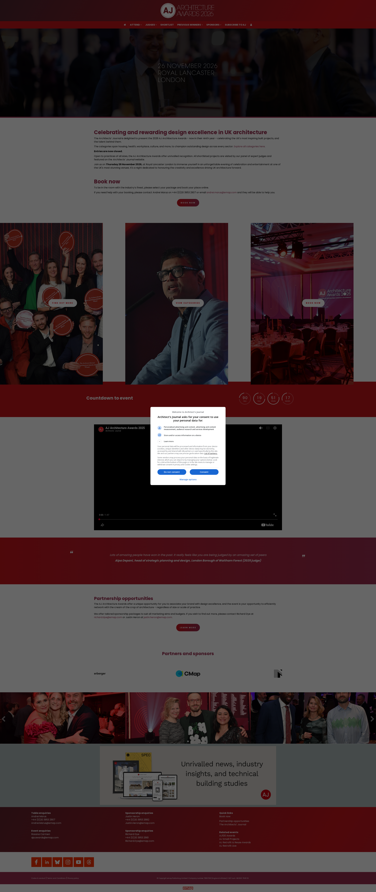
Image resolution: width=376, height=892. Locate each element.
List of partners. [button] (210, 453)
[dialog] (188, 446)
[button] (188, 441)
